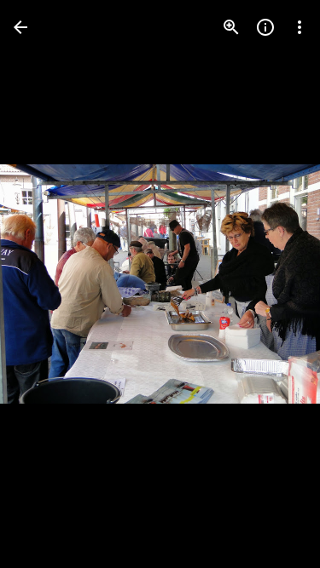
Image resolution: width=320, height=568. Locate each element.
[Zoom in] (231, 27)
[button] (48, 284)
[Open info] (265, 27)
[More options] (299, 27)
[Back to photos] (20, 27)
